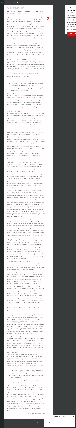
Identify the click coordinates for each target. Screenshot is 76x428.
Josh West (24, 13)
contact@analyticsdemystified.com (33, 423)
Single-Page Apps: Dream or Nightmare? (25, 12)
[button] (73, 416)
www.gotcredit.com (40, 413)
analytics (11, 2)
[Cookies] (2, 424)
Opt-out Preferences (59, 425)
